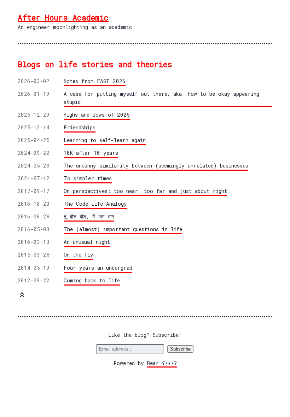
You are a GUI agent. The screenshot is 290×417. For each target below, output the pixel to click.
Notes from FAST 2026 (95, 81)
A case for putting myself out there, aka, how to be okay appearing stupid (161, 97)
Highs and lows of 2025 (97, 114)
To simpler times (88, 178)
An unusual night (87, 242)
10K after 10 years (91, 152)
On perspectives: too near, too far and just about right (145, 191)
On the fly (78, 254)
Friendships (79, 127)
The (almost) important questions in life (123, 229)
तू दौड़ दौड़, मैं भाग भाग (89, 216)
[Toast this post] (22, 296)
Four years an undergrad (98, 267)
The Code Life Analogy (95, 203)
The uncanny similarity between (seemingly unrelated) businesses (156, 165)
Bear (162, 363)
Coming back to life (92, 280)
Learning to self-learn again (105, 140)
